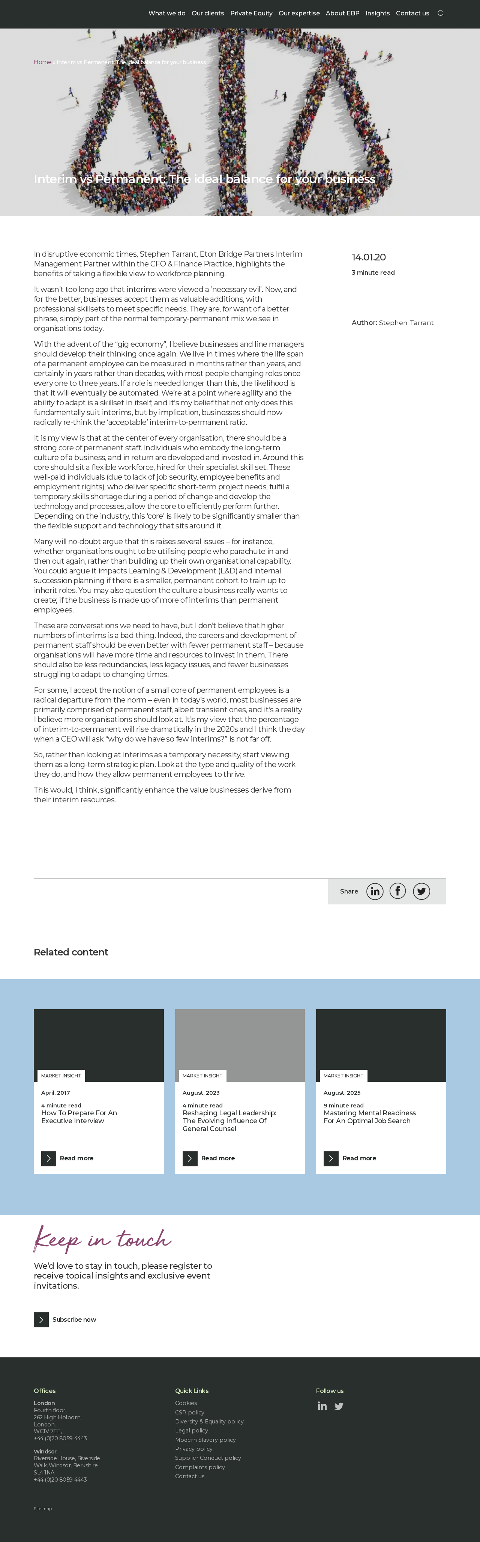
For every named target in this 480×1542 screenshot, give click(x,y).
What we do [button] (167, 13)
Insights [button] (378, 13)
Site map (43, 1508)
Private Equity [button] (251, 13)
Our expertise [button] (299, 13)
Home (42, 62)
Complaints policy (200, 1467)
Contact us (412, 13)
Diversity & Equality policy (209, 1421)
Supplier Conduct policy (208, 1458)
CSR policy (189, 1412)
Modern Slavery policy (205, 1440)
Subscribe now (74, 1319)
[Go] (441, 13)
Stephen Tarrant (406, 322)
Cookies (186, 1403)
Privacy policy (194, 1449)
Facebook (398, 892)
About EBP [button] (343, 13)
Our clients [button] (208, 13)
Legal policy (191, 1430)
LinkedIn (375, 892)
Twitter (421, 892)
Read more (76, 1158)
